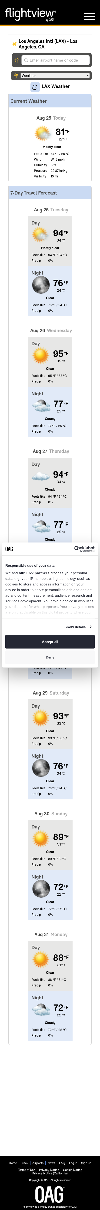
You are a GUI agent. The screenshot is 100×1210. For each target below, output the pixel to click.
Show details (75, 627)
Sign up (86, 1163)
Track (24, 1163)
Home (13, 1163)
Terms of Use (26, 1170)
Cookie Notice (72, 1170)
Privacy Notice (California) (50, 1173)
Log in (73, 1163)
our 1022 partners (34, 573)
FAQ (62, 1163)
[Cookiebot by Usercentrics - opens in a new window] (74, 549)
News (51, 1163)
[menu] (89, 16)
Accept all (50, 642)
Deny (50, 657)
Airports (37, 1163)
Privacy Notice (49, 1170)
